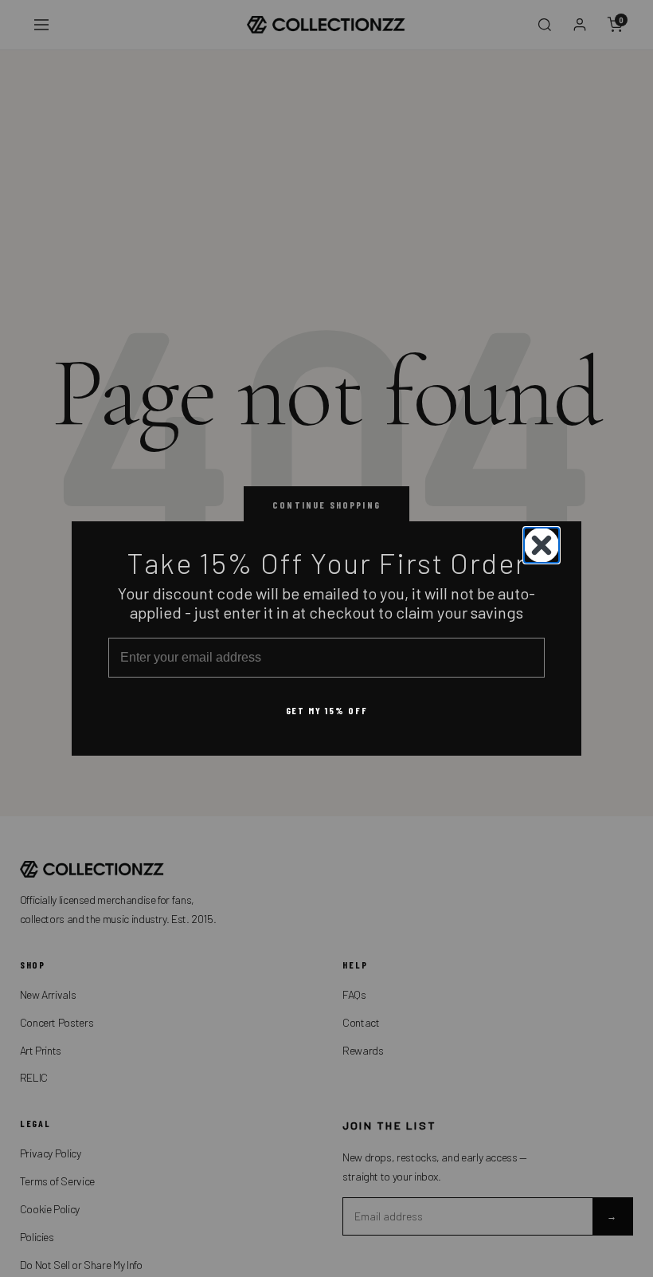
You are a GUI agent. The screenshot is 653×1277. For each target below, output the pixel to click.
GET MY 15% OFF (327, 710)
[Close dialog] (541, 545)
